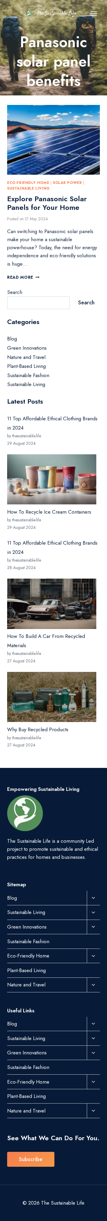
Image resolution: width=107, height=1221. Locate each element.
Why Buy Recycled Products (37, 729)
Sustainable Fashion (28, 375)
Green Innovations (27, 347)
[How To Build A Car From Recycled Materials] (51, 604)
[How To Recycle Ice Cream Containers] (51, 479)
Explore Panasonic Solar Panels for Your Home (47, 203)
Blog (12, 338)
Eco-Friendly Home (28, 182)
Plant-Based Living (26, 366)
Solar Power (67, 182)
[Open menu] (93, 13)
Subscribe (31, 1159)
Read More (23, 277)
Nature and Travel (26, 357)
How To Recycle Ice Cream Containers (49, 511)
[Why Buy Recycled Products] (51, 697)
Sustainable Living (28, 188)
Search (14, 292)
